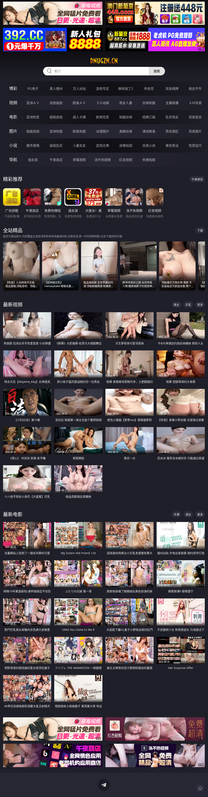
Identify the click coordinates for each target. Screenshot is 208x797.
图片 (13, 131)
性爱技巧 (195, 145)
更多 (200, 305)
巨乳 (188, 305)
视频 (13, 102)
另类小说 (148, 145)
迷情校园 (125, 145)
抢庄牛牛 (195, 88)
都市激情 (32, 145)
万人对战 (79, 88)
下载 (200, 230)
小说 (13, 145)
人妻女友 (79, 145)
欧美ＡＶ (79, 103)
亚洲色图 (56, 131)
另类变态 (195, 117)
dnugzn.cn (104, 61)
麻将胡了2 (125, 88)
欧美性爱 (102, 117)
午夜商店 (56, 160)
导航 (13, 159)
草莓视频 (79, 160)
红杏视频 (125, 160)
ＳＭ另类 (195, 103)
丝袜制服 (148, 103)
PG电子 (32, 88)
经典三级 (148, 117)
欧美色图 (79, 131)
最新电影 (13, 514)
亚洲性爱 (32, 117)
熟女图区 (172, 131)
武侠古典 (102, 145)
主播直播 (172, 103)
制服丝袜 (125, 117)
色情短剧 (148, 160)
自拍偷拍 (56, 103)
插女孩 (33, 160)
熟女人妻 (125, 103)
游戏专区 (102, 88)
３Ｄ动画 (102, 103)
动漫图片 (102, 131)
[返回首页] (200, 788)
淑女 (188, 514)
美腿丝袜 (125, 131)
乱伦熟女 (172, 117)
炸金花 (149, 88)
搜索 (157, 71)
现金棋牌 (172, 88)
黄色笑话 (172, 145)
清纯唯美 (148, 131)
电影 (13, 117)
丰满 (176, 514)
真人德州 (56, 88)
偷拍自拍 (56, 117)
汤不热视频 (102, 160)
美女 (176, 305)
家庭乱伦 (56, 145)
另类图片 (195, 131)
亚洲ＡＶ (32, 103)
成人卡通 (79, 117)
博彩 (13, 88)
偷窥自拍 (32, 131)
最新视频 (13, 304)
